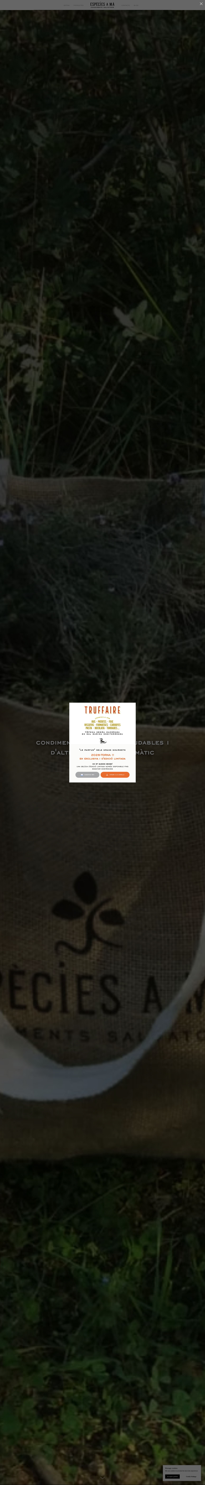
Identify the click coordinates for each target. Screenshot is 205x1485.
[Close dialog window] (201, 3)
